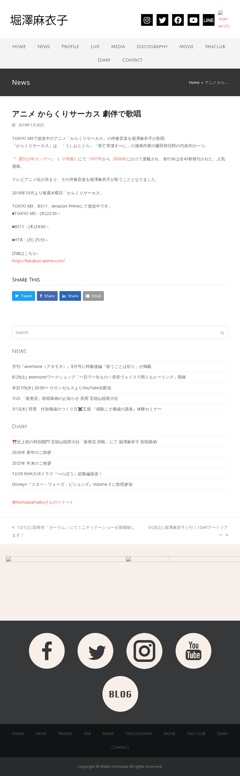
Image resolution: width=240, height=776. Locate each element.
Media (118, 46)
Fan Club (196, 734)
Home (19, 46)
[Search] (120, 332)
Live (95, 46)
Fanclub (215, 46)
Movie (186, 46)
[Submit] (222, 332)
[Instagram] (147, 20)
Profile (70, 46)
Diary (104, 60)
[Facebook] (178, 20)
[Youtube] (193, 20)
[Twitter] (162, 20)
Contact (132, 60)
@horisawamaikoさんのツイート (42, 502)
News (43, 46)
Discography (152, 46)
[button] (23, 296)
